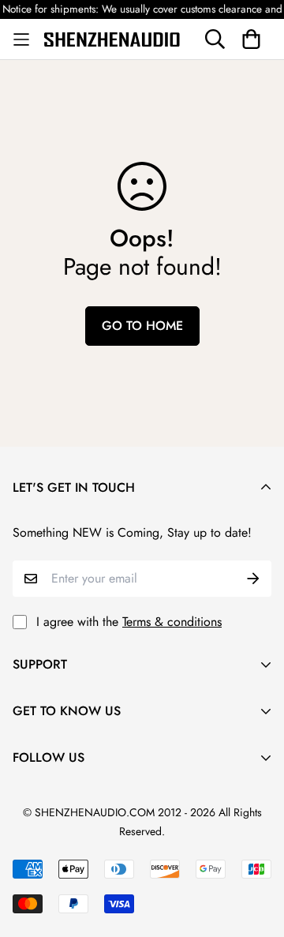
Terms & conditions (172, 622)
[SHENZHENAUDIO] (112, 39)
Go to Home (142, 326)
